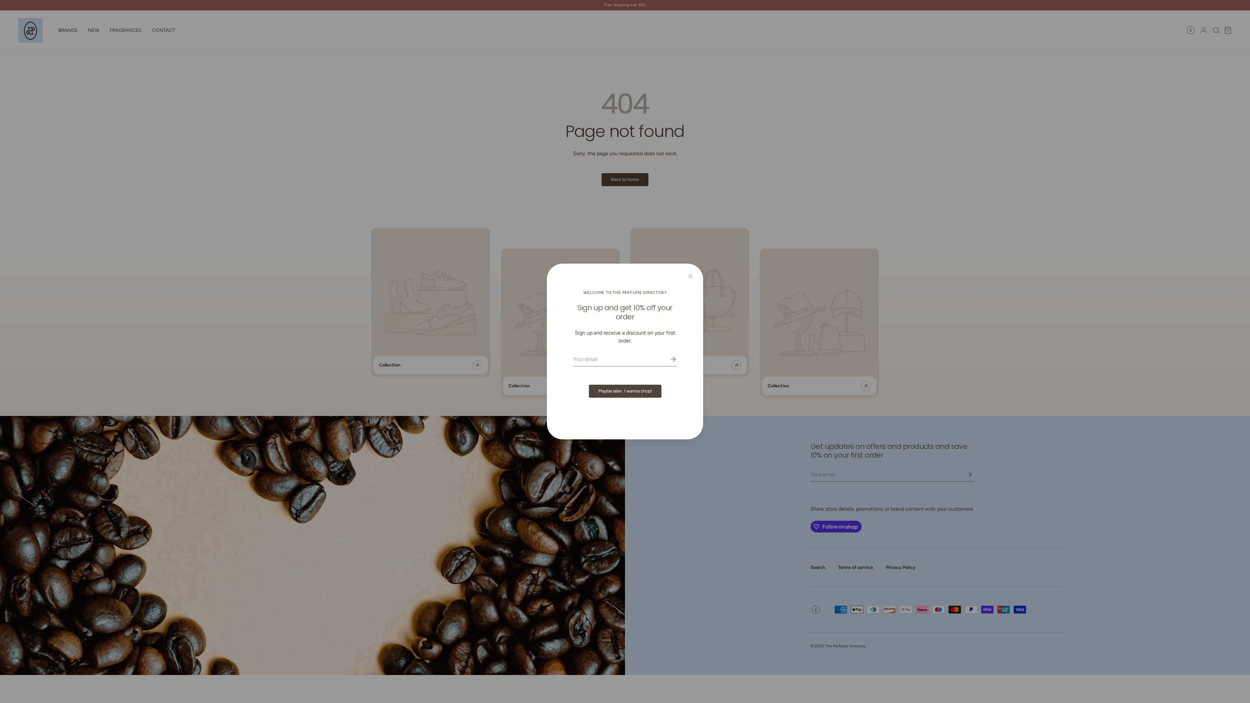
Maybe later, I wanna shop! (625, 391)
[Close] (690, 276)
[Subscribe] (668, 359)
